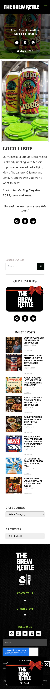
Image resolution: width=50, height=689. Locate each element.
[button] (45, 7)
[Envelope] (38, 633)
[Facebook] (11, 633)
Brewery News (17, 30)
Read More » (28, 350)
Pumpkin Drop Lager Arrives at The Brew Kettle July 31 (33, 482)
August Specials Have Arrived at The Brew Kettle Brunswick (33, 381)
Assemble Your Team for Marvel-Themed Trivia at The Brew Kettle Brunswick (33, 442)
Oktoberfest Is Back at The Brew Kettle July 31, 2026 (33, 462)
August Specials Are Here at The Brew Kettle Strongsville (33, 401)
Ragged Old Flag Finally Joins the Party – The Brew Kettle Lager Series (33, 360)
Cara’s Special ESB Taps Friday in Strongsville (34, 340)
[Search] (40, 266)
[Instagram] (18, 633)
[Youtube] (25, 633)
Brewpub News (32, 30)
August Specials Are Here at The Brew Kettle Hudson (33, 421)
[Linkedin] (31, 633)
